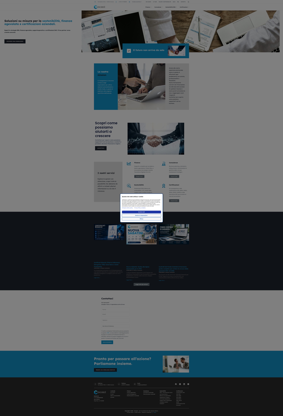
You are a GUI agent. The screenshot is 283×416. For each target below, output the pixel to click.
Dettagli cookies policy (127, 208)
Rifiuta (141, 219)
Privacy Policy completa (140, 208)
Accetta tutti (141, 212)
